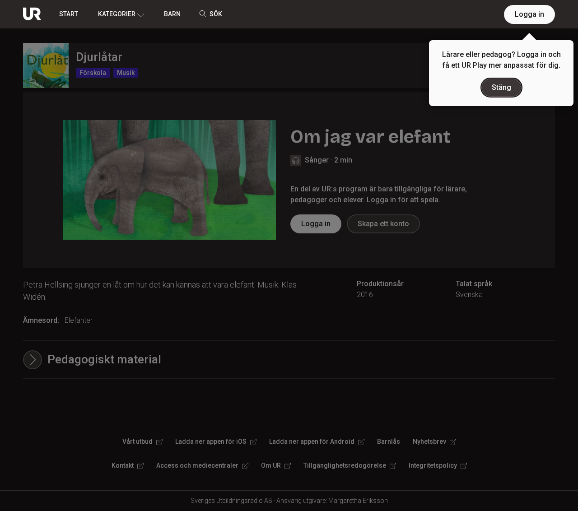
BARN (172, 14)
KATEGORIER (116, 14)
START (68, 14)
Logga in (529, 14)
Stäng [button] (501, 87)
